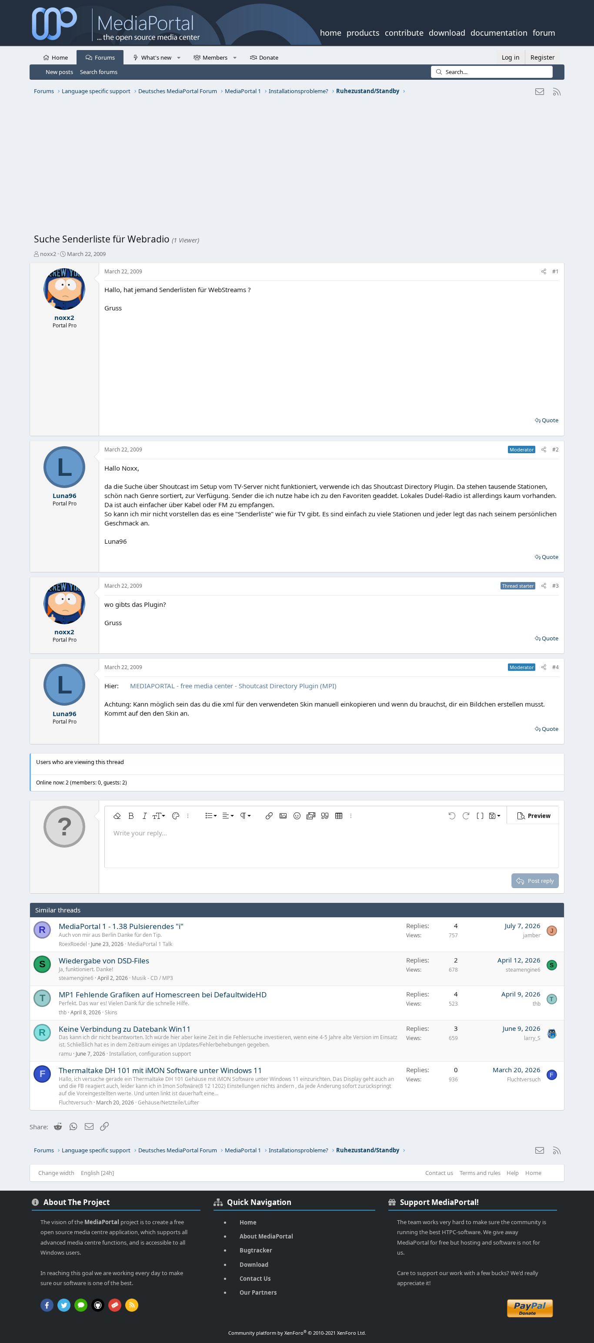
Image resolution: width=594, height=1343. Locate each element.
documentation (499, 31)
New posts (59, 72)
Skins (111, 1012)
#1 (555, 271)
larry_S (532, 1038)
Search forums (98, 72)
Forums (105, 57)
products (363, 31)
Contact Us (255, 1278)
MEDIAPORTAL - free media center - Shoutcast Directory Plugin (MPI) (233, 685)
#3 (555, 585)
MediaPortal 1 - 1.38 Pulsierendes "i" (121, 926)
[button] (178, 57)
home (330, 31)
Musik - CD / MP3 (152, 978)
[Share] (543, 272)
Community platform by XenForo (297, 1333)
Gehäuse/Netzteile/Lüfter (168, 1102)
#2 (555, 449)
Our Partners (258, 1292)
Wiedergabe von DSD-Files (104, 961)
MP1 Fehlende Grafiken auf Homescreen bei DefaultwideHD (163, 995)
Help (513, 1173)
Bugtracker (256, 1250)
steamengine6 (76, 978)
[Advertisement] (295, 168)
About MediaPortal (266, 1236)
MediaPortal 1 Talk (149, 944)
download (447, 31)
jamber (532, 935)
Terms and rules (480, 1173)
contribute (404, 31)
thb (63, 1012)
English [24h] (97, 1173)
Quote (550, 420)
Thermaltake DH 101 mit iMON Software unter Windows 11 (160, 1070)
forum (544, 31)
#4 (555, 667)
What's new (156, 57)
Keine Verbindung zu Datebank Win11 (125, 1029)
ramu (65, 1053)
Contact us (439, 1173)
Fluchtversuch (75, 1102)
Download (254, 1265)
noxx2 (48, 254)
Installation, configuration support (150, 1053)
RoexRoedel (73, 944)
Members (215, 57)
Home (60, 57)
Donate (268, 57)
